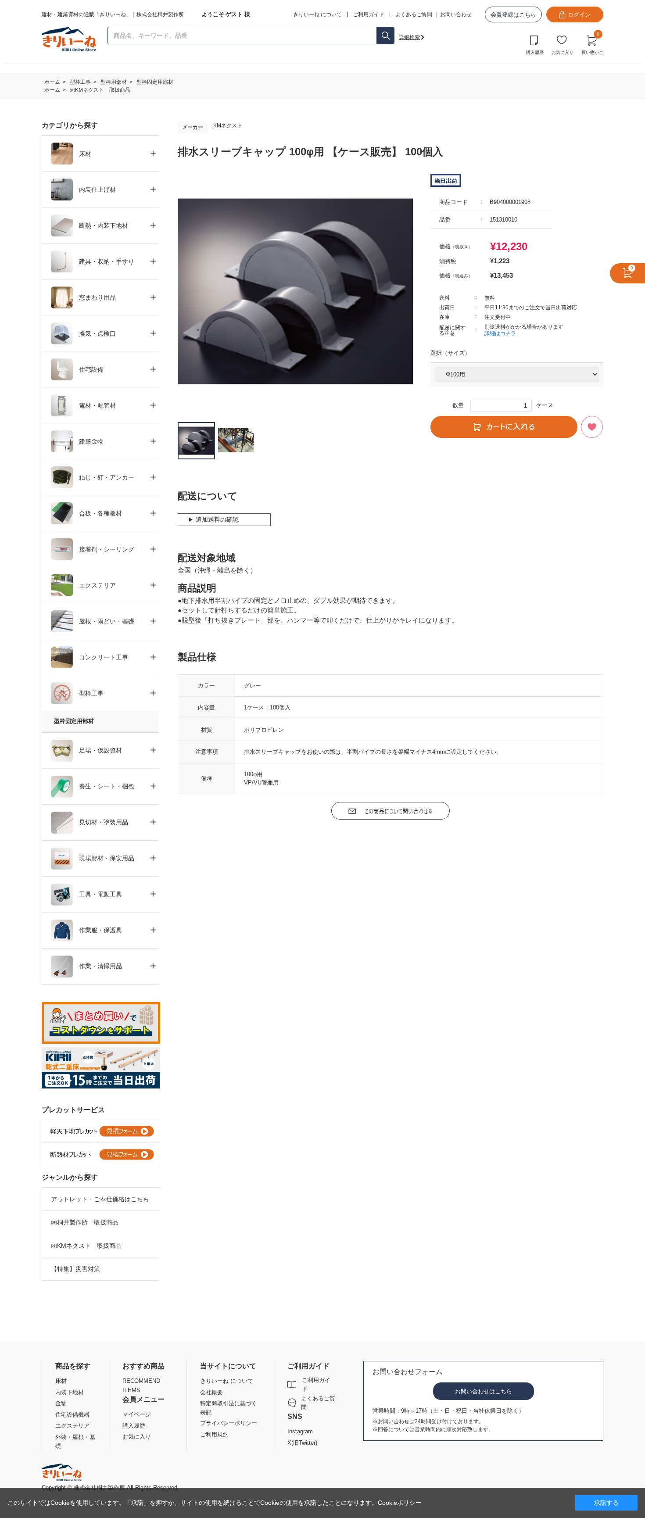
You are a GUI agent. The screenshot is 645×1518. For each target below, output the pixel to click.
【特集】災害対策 (75, 1268)
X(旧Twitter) (302, 1442)
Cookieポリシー (400, 1502)
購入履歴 (535, 52)
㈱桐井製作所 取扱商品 (84, 1222)
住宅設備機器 (72, 1414)
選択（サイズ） (450, 353)
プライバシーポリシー (228, 1423)
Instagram (300, 1431)
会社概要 (211, 1392)
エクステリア (72, 1425)
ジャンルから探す (70, 1177)
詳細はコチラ (500, 333)
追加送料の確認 (217, 519)
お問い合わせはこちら (483, 1391)
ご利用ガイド (316, 1384)
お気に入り (562, 52)
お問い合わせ (456, 14)
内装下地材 (69, 1392)
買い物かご (592, 44)
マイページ (136, 1414)
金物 (61, 1403)
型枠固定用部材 (74, 721)
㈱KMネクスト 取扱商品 (86, 1245)
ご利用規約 (214, 1434)
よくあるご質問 (413, 14)
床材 (61, 1381)
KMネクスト (227, 125)
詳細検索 (409, 37)
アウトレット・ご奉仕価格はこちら (100, 1199)
